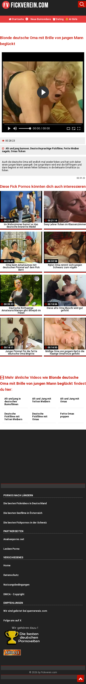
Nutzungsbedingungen (16, 584)
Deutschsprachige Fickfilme (46, 148)
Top (80, 678)
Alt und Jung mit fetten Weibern (41, 400)
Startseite (17, 19)
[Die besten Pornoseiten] (23, 644)
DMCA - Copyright (13, 594)
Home (6, 565)
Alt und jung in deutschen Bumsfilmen (12, 401)
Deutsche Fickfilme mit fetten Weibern (13, 416)
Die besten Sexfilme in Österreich (22, 513)
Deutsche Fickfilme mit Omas (39, 416)
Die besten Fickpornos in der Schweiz (25, 522)
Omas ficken (18, 151)
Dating (59, 19)
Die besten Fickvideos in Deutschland (25, 503)
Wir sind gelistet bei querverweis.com (25, 611)
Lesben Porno (11, 548)
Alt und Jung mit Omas (69, 400)
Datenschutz (11, 575)
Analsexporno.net (13, 539)
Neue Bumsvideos (40, 19)
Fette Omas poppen (67, 415)
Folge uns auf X (12, 620)
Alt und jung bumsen (17, 148)
